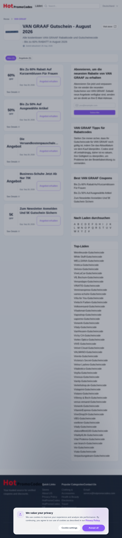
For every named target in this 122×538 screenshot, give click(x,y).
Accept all (94, 528)
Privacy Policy (93, 520)
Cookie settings (69, 528)
